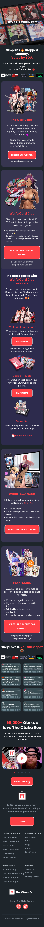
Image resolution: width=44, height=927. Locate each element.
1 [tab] (14, 772)
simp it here (22, 341)
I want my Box (22, 781)
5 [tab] (29, 772)
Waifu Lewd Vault (30, 839)
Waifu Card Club (10, 841)
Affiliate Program (10, 877)
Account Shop (9, 869)
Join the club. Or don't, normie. (22, 252)
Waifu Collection (10, 849)
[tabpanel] (22, 758)
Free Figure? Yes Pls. (22, 155)
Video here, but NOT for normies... (22, 529)
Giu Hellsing (8, 853)
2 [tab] (18, 772)
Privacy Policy (31, 876)
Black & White (9, 857)
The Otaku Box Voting (13, 873)
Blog (27, 844)
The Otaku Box (9, 837)
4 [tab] (25, 772)
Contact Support (10, 881)
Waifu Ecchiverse (30, 850)
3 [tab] (22, 772)
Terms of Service (29, 871)
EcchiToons (8, 845)
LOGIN (22, 821)
